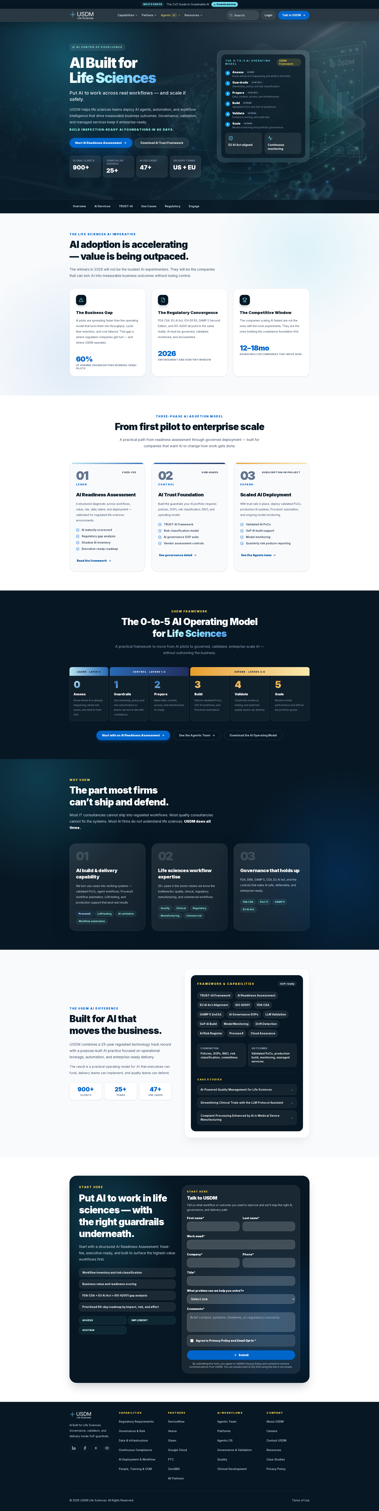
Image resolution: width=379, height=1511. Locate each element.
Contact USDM (276, 1440)
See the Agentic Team (194, 735)
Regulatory (172, 206)
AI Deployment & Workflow (137, 1459)
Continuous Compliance (135, 1450)
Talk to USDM (291, 15)
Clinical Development (232, 1469)
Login (268, 15)
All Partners (176, 1478)
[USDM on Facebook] (85, 1448)
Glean (172, 1440)
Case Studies (275, 1459)
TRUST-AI (126, 206)
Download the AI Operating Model (253, 735)
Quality (222, 1459)
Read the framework (92, 560)
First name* (195, 1218)
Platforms (224, 1431)
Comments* (196, 1308)
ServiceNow (176, 1421)
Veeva (172, 1431)
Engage (194, 206)
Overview (79, 206)
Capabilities (126, 15)
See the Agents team (256, 555)
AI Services (102, 206)
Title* (191, 1272)
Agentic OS (225, 1440)
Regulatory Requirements (136, 1421)
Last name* (251, 1218)
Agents (168, 15)
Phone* (248, 1254)
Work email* (196, 1236)
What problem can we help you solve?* (215, 1290)
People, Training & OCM (135, 1469)
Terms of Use (301, 1500)
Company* (195, 1254)
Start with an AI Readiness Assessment (131, 735)
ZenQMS (174, 1469)
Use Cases (149, 206)
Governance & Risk (132, 1431)
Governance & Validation (234, 1450)
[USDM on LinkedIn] (73, 1448)
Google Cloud (177, 1450)
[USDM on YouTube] (107, 1448)
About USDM (275, 1421)
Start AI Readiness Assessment (98, 142)
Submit (243, 1355)
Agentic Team (226, 1421)
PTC (171, 1459)
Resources (192, 15)
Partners (147, 15)
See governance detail (175, 555)
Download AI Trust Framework (162, 142)
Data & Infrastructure (133, 1440)
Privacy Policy (254, 1363)
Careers (271, 1431)
